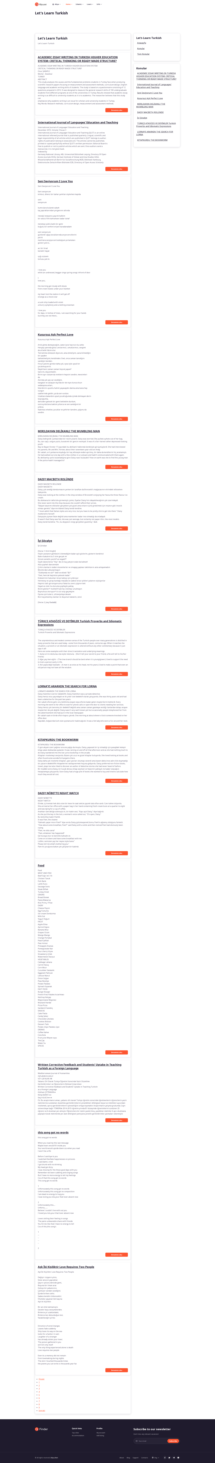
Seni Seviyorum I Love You (149, 92)
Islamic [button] (79, 4)
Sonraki (42, 1410)
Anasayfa (141, 43)
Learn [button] (89, 4)
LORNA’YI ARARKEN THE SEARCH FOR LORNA (154, 133)
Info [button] (98, 4)
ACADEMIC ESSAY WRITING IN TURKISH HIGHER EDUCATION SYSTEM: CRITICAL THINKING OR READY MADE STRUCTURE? (156, 76)
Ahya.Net (54, 1458)
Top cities (75, 1433)
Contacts (144, 1458)
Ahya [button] (57, 4)
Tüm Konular (143, 54)
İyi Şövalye (142, 117)
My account (101, 1433)
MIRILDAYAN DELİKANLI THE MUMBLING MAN (150, 105)
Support (136, 1458)
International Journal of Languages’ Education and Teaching (153, 86)
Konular (141, 48)
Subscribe (173, 1441)
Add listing (100, 1435)
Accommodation (78, 1435)
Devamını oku (116, 110)
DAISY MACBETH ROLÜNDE (150, 112)
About (121, 1458)
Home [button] (68, 4)
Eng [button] (155, 1458)
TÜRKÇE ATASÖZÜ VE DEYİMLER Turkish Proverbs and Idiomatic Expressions (156, 124)
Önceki (41, 1379)
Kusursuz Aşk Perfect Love (150, 98)
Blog (128, 1458)
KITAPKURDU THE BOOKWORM (152, 140)
